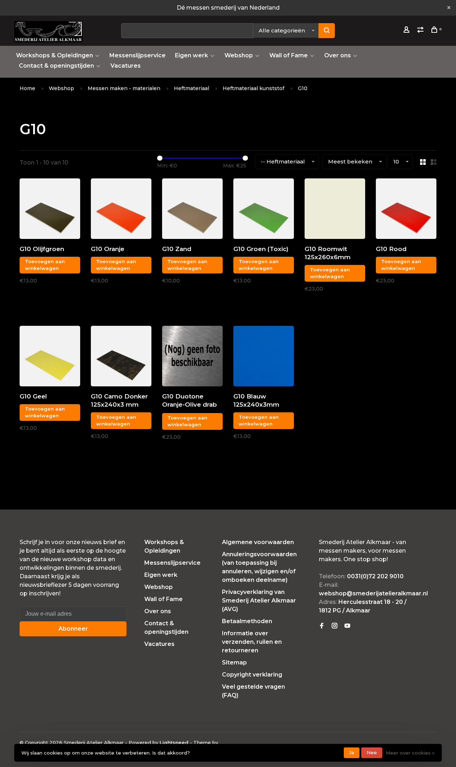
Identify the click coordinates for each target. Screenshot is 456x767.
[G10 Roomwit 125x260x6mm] (335, 209)
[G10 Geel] (50, 357)
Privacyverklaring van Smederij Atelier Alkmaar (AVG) (259, 600)
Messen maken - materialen (124, 88)
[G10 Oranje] (121, 209)
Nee (372, 752)
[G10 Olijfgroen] (50, 209)
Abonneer (73, 628)
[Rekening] (407, 30)
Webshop (238, 55)
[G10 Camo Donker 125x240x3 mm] (121, 357)
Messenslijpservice (137, 55)
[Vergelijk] (421, 30)
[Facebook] (322, 626)
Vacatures (125, 65)
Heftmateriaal (191, 88)
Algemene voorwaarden (258, 542)
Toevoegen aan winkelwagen (45, 265)
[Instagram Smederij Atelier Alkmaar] (334, 626)
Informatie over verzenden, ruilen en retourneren (252, 642)
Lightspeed (174, 742)
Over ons (337, 55)
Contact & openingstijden (56, 65)
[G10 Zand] (192, 209)
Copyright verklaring (252, 674)
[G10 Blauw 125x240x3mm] (263, 357)
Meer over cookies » (410, 753)
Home (27, 88)
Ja (351, 752)
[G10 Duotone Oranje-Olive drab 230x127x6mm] (192, 357)
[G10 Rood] (406, 209)
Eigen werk (191, 55)
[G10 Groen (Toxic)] (263, 209)
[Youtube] (347, 626)
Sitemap (234, 662)
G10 (302, 88)
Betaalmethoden (247, 621)
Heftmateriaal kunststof (253, 88)
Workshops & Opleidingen (54, 55)
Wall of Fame (288, 55)
